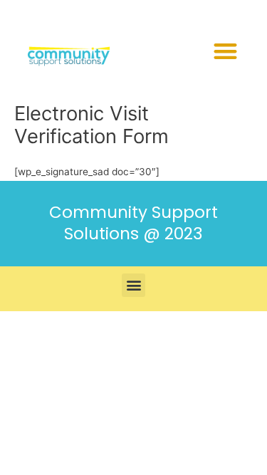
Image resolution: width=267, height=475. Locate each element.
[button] (225, 51)
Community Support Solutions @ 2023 (133, 223)
